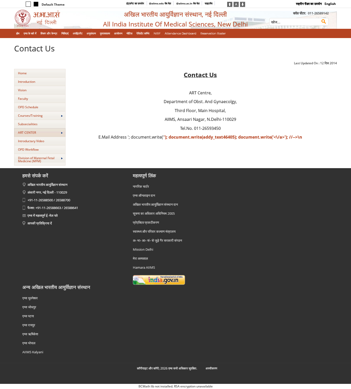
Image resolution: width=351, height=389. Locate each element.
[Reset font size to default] (236, 4)
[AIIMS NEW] (51, 18)
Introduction (26, 81)
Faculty (23, 98)
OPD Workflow (28, 149)
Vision (22, 90)
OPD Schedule (28, 107)
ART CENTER (27, 132)
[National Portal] (159, 279)
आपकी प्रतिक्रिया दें (39, 223)
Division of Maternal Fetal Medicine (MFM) (36, 159)
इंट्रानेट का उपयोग (135, 3)
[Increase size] (229, 4)
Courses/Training (30, 115)
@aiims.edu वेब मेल (160, 3)
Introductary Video (31, 141)
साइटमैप (209, 3)
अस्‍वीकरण (211, 368)
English (330, 4)
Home (22, 73)
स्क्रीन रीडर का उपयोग (309, 4)
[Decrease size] (242, 4)
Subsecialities (28, 124)
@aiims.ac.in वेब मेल (188, 3)
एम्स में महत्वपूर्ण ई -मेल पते (42, 215)
